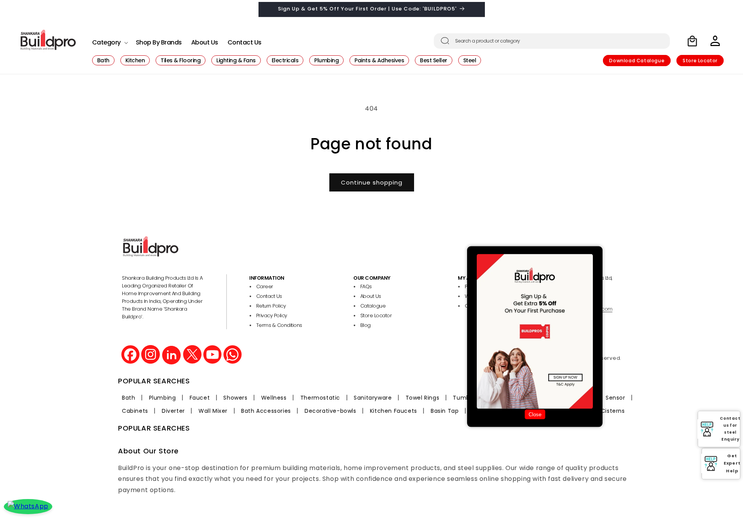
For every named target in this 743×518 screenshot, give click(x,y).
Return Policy (271, 305)
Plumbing (162, 398)
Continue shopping (371, 182)
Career (264, 286)
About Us (370, 296)
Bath (128, 398)
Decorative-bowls (330, 411)
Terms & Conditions (279, 325)
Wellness (274, 398)
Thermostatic (320, 398)
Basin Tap (445, 411)
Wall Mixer (213, 411)
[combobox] (552, 41)
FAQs (366, 286)
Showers (235, 398)
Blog (365, 325)
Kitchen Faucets (393, 411)
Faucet (200, 398)
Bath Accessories (266, 411)
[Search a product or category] (445, 40)
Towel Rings (423, 398)
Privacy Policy (271, 315)
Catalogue (373, 305)
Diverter (173, 411)
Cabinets (135, 411)
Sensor (615, 398)
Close (535, 414)
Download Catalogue (636, 60)
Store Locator (700, 60)
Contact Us (269, 296)
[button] (109, 40)
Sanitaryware (373, 398)
